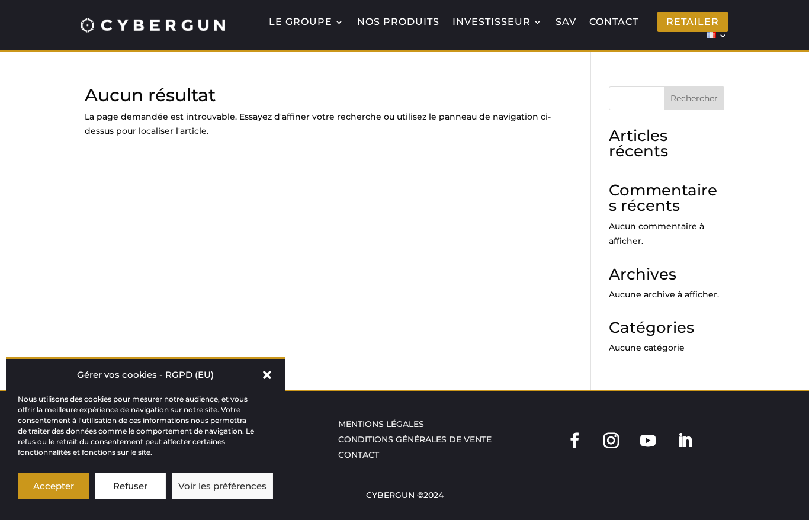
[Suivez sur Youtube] (648, 440)
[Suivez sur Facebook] (573, 440)
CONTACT (613, 22)
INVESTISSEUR (491, 22)
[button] (267, 375)
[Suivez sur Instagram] (611, 440)
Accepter (53, 486)
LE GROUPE (300, 22)
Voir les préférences (222, 486)
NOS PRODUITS (398, 22)
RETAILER (692, 21)
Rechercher (694, 98)
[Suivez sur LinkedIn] (684, 440)
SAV (566, 22)
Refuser (130, 486)
